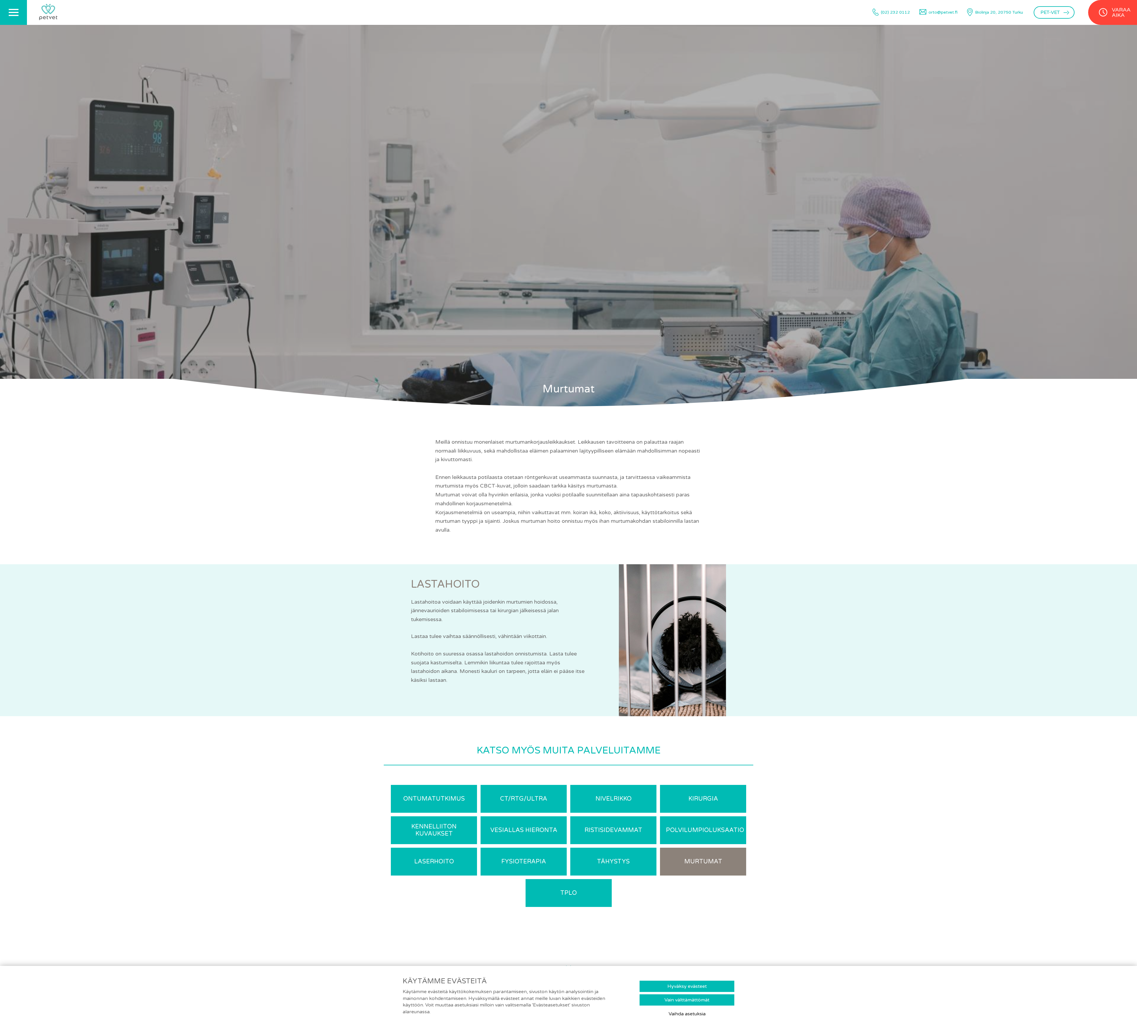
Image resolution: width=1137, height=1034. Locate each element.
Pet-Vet (1050, 12)
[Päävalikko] (13, 12)
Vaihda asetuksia (687, 1014)
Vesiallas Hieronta (523, 830)
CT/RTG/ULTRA (523, 798)
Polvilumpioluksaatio (705, 830)
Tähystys (613, 861)
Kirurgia (703, 798)
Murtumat (703, 861)
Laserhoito (434, 861)
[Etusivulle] (48, 12)
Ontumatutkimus (434, 798)
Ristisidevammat (613, 830)
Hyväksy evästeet (687, 986)
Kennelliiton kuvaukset (434, 830)
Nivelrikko (613, 798)
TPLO (568, 893)
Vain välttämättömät (686, 1000)
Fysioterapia (523, 861)
